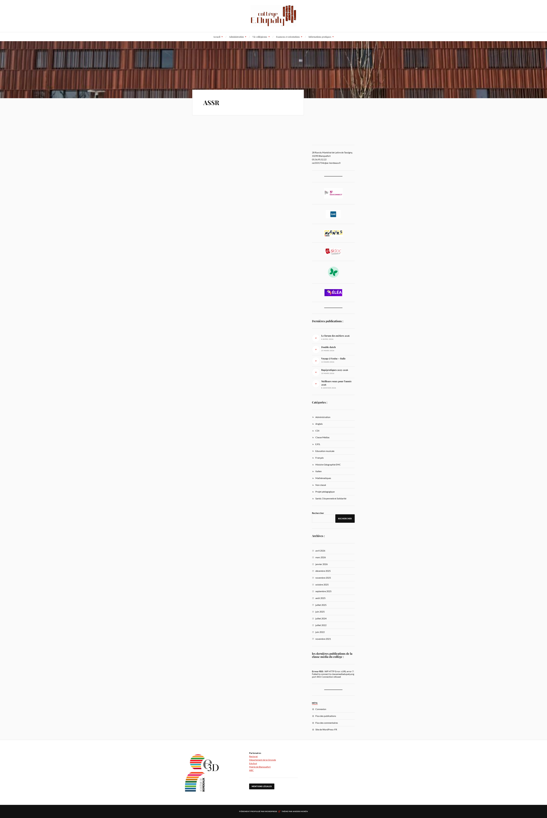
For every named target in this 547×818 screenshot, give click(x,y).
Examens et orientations (288, 36)
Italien (318, 471)
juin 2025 (320, 611)
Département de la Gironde (262, 759)
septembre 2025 (323, 591)
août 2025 (320, 598)
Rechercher (318, 513)
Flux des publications (325, 716)
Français (319, 457)
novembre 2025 (323, 577)
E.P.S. (317, 444)
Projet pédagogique (325, 491)
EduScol (253, 763)
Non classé (320, 485)
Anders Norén (300, 811)
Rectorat (253, 756)
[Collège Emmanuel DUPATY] (273, 16)
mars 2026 (320, 557)
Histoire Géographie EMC (328, 464)
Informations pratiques (320, 36)
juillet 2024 (320, 618)
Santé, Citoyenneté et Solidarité (330, 498)
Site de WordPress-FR (326, 729)
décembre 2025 (323, 570)
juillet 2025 (320, 605)
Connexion (320, 709)
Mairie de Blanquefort (260, 766)
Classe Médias (322, 437)
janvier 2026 (321, 564)
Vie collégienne (260, 36)
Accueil (216, 36)
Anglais (319, 423)
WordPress (271, 811)
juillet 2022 (320, 625)
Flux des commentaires (326, 722)
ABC (251, 770)
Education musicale (324, 451)
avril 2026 (320, 550)
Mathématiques (323, 478)
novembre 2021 (323, 638)
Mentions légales (262, 786)
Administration (236, 36)
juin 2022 (320, 632)
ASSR (211, 102)
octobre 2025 (322, 584)
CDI (317, 430)
